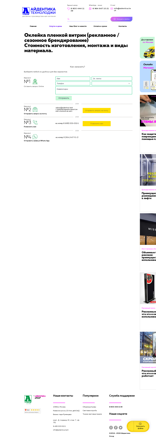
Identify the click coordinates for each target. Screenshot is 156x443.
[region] (138, 426)
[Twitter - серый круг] (120, 427)
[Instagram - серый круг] (111, 427)
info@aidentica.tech (61, 430)
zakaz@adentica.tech (64, 108)
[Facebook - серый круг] (116, 427)
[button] (121, 19)
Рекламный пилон (148, 308)
